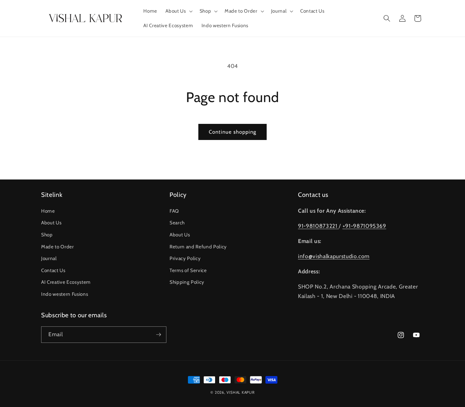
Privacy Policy (185, 258)
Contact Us (53, 270)
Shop (47, 235)
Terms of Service (188, 270)
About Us (51, 223)
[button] (178, 11)
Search (177, 223)
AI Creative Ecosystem (66, 282)
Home (48, 211)
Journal (49, 258)
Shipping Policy (187, 282)
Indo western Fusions (64, 294)
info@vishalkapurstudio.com (333, 256)
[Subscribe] (158, 334)
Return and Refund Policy (198, 247)
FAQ (174, 211)
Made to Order (57, 247)
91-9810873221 (318, 225)
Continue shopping (233, 132)
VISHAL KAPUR (240, 392)
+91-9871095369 (364, 225)
